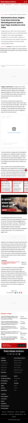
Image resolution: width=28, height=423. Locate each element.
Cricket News (17, 378)
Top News (3, 394)
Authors (14, 416)
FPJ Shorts (16, 4)
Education (3, 372)
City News (3, 360)
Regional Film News (18, 370)
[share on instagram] (16, 354)
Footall (15, 381)
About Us (4, 412)
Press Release (4, 408)
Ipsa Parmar (3, 46)
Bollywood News (17, 360)
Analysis (3, 358)
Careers (17, 412)
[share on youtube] (19, 354)
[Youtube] (21, 292)
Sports (15, 376)
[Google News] (10, 292)
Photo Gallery (4, 396)
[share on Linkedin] (14, 354)
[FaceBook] (15, 292)
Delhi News (3, 370)
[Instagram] (19, 292)
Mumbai (6, 14)
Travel (15, 388)
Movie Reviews (17, 365)
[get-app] (26, 2)
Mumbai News (8, 4)
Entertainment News (19, 358)
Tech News (4, 399)
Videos (2, 401)
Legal (2, 385)
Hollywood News (17, 363)
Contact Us (11, 414)
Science (3, 388)
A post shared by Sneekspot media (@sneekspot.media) (14, 147)
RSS (25, 414)
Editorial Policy (10, 412)
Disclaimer (22, 412)
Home (2, 4)
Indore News (4, 365)
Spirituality (4, 390)
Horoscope (4, 383)
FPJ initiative (4, 381)
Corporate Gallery (6, 378)
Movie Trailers (17, 367)
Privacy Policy (4, 414)
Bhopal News (4, 367)
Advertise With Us (19, 414)
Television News (17, 372)
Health (15, 385)
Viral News (3, 403)
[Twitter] (17, 292)
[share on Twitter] (11, 354)
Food (15, 390)
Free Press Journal (8, 1)
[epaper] (24, 2)
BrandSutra (4, 376)
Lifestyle (16, 383)
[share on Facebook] (8, 354)
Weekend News (5, 406)
